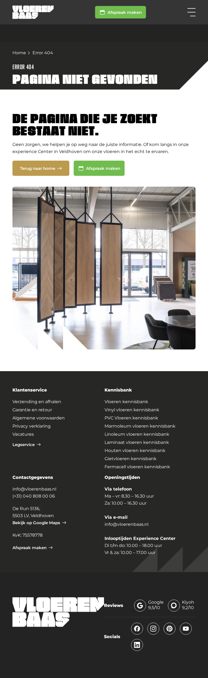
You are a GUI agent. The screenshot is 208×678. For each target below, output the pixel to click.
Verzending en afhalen (36, 401)
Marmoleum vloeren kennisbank (140, 426)
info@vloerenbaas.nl (34, 489)
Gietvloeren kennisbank (131, 458)
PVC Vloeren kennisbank (131, 418)
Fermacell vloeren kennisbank (137, 466)
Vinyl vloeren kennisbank (132, 409)
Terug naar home (37, 168)
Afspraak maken (125, 12)
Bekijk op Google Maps (36, 523)
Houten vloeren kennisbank (135, 450)
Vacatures (23, 434)
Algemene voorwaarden (38, 418)
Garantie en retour (32, 409)
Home (19, 52)
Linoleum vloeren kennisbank (137, 434)
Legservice (23, 445)
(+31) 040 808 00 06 (33, 496)
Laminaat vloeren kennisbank (137, 442)
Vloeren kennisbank (126, 401)
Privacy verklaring (31, 426)
